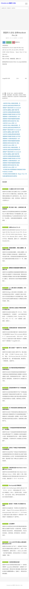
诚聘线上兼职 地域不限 (13, 110)
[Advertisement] (14, 19)
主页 (5, 8)
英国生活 (9, 8)
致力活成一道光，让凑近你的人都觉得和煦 (15, 93)
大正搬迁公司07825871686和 (16, 189)
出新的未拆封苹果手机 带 (14, 105)
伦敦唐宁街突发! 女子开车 (14, 114)
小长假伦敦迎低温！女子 (14, 116)
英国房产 (5, 107)
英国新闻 (5, 114)
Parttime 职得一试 (12, 123)
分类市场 (13, 8)
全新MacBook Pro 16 (14, 227)
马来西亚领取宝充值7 (14, 562)
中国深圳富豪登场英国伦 (14, 118)
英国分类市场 (5, 189)
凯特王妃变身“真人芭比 (13, 121)
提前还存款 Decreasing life (14, 107)
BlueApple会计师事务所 (15, 485)
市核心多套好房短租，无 (14, 103)
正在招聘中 (12, 523)
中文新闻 (5, 169)
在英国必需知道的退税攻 (14, 112)
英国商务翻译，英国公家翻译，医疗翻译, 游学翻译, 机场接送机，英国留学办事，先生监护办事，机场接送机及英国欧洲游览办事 (14, 96)
